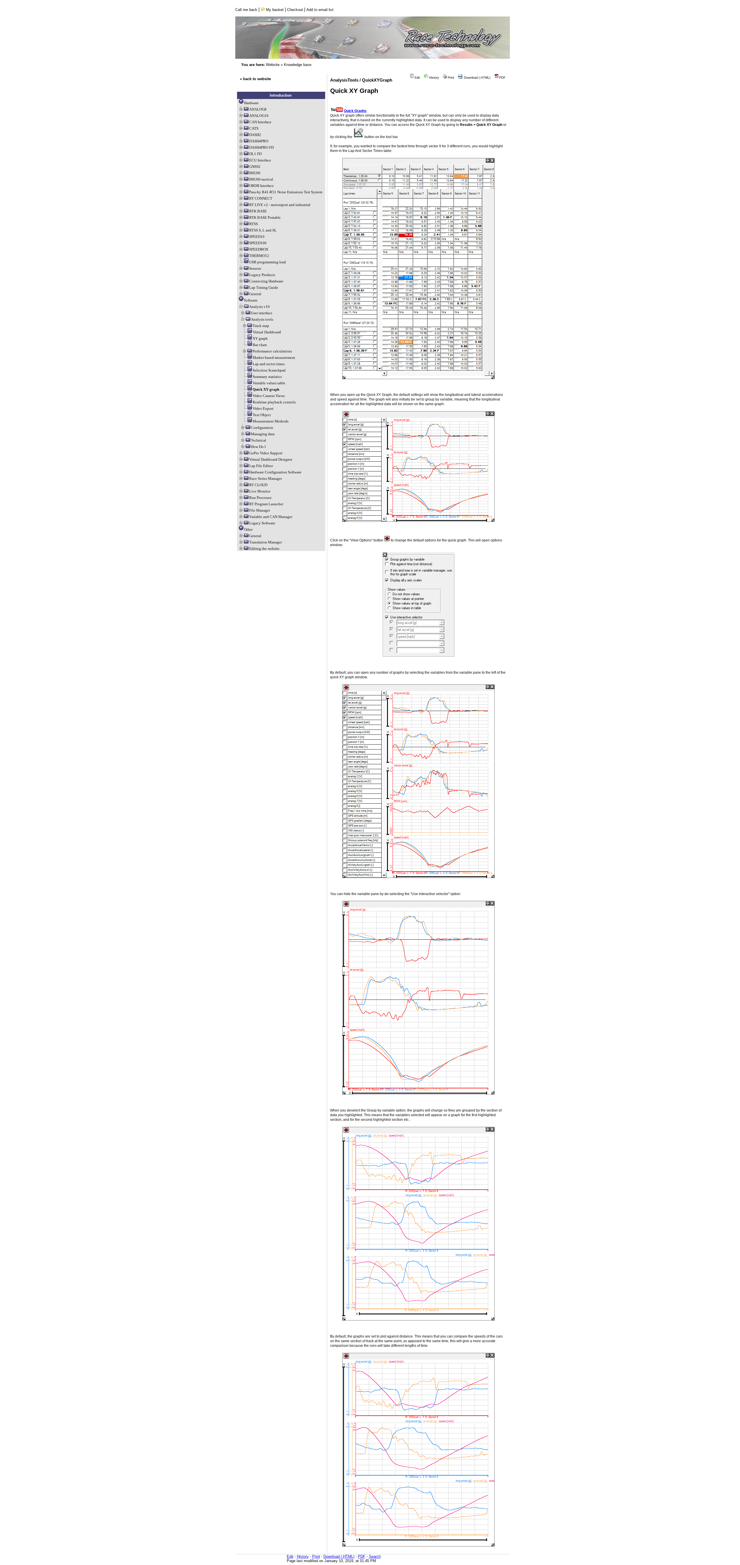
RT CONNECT (260, 198)
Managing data (263, 434)
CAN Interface (260, 122)
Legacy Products (262, 275)
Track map (261, 326)
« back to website (255, 79)
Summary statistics (267, 376)
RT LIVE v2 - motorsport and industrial (279, 205)
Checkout (295, 10)
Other (248, 529)
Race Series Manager (265, 478)
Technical (258, 440)
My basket (274, 10)
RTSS (253, 224)
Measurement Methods (270, 421)
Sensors (255, 268)
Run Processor (260, 497)
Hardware (251, 103)
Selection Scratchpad (269, 370)
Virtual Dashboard (267, 332)
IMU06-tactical (261, 179)
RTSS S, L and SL (263, 230)
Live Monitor (259, 491)
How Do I (258, 446)
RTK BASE (258, 211)
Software (251, 300)
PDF (502, 77)
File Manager (259, 510)
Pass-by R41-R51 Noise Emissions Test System (285, 192)
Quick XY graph (266, 389)
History (433, 77)
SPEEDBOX (258, 249)
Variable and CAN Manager (270, 517)
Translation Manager (265, 542)
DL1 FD (255, 154)
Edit (417, 77)
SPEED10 (256, 236)
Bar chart (260, 345)
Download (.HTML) (477, 77)
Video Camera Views (269, 396)
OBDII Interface (261, 185)
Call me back (246, 10)
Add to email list (320, 10)
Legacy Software (262, 523)
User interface (261, 313)
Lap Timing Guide (263, 287)
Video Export (263, 408)
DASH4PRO (258, 141)
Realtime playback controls (274, 402)
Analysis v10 (259, 306)
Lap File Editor (261, 466)
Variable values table (269, 383)
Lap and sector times (269, 364)
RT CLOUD (258, 485)
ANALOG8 (258, 109)
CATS (253, 128)
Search (375, 1556)
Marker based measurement (274, 357)
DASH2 (255, 135)
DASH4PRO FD (261, 147)
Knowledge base (297, 65)
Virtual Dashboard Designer (270, 459)
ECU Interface (260, 160)
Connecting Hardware (266, 281)
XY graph (260, 338)
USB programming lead (267, 262)
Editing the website (264, 548)
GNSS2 (254, 166)
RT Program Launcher (266, 504)
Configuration (262, 427)
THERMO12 (259, 256)
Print (450, 77)
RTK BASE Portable (265, 217)
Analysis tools (262, 319)
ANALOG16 (259, 115)
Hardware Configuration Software (275, 472)
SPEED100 (258, 243)
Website (273, 65)
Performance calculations (272, 351)
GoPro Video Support (265, 453)
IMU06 (254, 173)
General (255, 294)
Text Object (262, 415)
